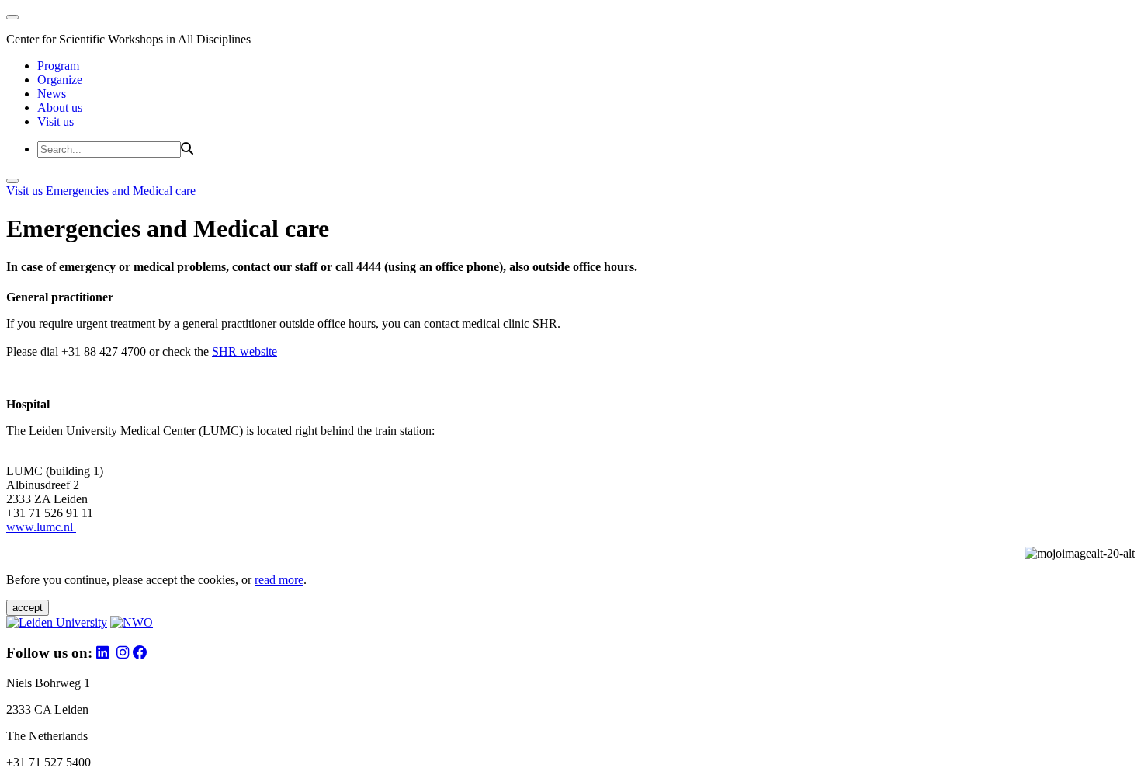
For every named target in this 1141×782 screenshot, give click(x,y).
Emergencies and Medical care (121, 190)
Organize (59, 79)
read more (279, 579)
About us (59, 107)
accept (27, 607)
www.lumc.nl (41, 526)
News (51, 93)
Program (58, 65)
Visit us (55, 121)
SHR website (244, 351)
